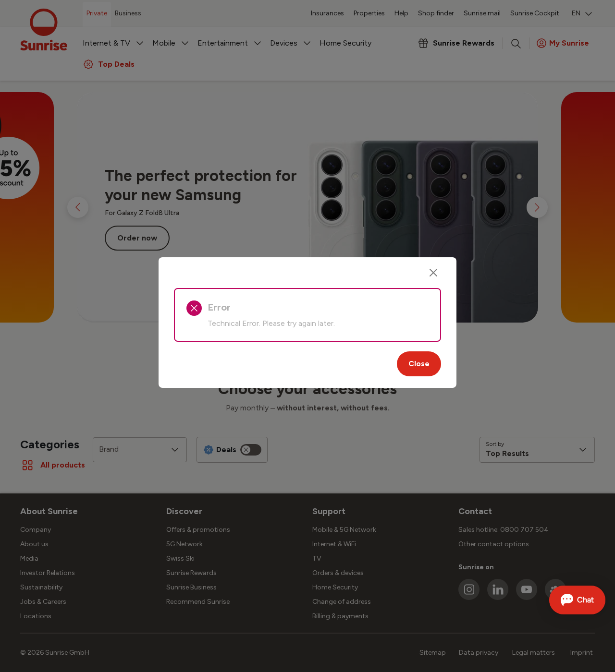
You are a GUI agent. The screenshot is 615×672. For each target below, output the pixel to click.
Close (419, 363)
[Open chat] (577, 600)
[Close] (433, 272)
